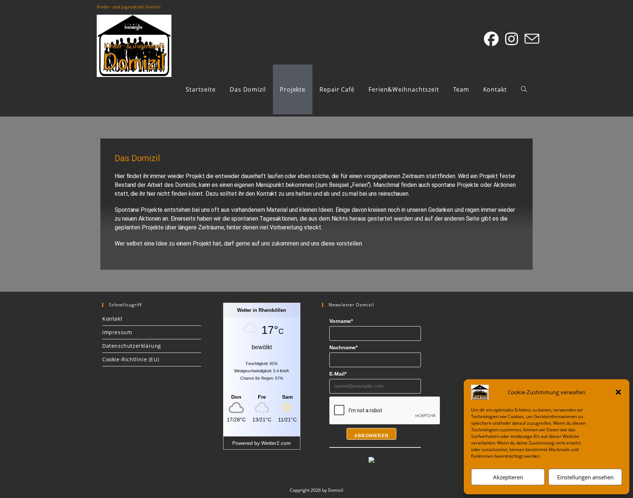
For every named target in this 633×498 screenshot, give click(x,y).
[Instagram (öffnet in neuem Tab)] (511, 39)
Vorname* (341, 321)
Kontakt (112, 318)
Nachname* (343, 347)
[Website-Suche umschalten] (524, 89)
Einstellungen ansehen (585, 477)
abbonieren (371, 435)
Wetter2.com (276, 443)
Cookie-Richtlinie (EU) (130, 359)
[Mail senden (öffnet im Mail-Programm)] (532, 39)
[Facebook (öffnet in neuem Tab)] (491, 39)
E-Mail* (338, 374)
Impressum (117, 332)
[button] (618, 392)
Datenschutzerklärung (131, 345)
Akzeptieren (508, 477)
